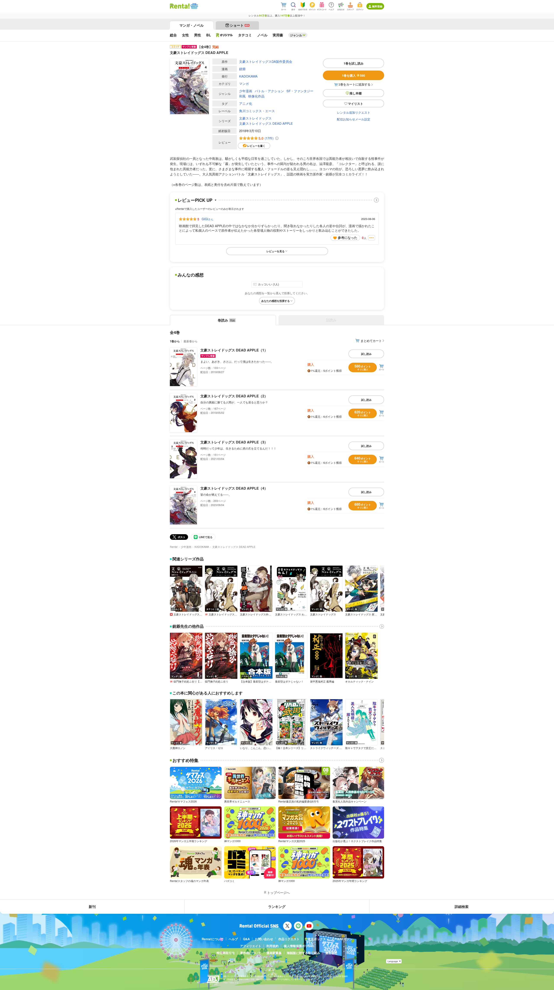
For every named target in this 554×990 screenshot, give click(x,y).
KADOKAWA (248, 76)
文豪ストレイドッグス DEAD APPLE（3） (234, 442)
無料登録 (377, 6)
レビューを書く (256, 146)
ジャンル (296, 35)
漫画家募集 (274, 953)
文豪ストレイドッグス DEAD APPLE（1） (234, 350)
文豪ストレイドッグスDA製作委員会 (265, 61)
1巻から (175, 341)
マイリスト (355, 103)
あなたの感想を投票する (275, 301)
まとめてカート (371, 340)
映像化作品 (256, 96)
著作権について (250, 953)
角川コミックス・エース (257, 110)
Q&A (246, 939)
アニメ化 (245, 103)
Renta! (174, 546)
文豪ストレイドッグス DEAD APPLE (266, 123)
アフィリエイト (250, 946)
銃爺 (242, 68)
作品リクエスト (289, 939)
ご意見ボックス (315, 939)
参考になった (347, 237)
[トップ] (180, 6)
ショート (239, 25)
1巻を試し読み (354, 63)
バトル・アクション (269, 91)
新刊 (92, 906)
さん (207, 219)
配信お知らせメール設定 (353, 119)
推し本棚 (355, 93)
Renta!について (213, 939)
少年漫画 (245, 91)
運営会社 (331, 953)
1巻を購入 (353, 75)
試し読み (366, 354)
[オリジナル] (224, 35)
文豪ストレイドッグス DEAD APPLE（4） (234, 488)
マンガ (244, 83)
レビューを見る (275, 251)
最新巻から (191, 341)
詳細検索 (462, 906)
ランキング (276, 906)
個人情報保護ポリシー (299, 946)
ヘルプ (233, 939)
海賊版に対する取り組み (303, 953)
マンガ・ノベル (191, 25)
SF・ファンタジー (300, 91)
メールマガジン (341, 939)
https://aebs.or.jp (230, 982)
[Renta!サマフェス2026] (194, 6)
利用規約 (272, 946)
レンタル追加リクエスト (353, 112)
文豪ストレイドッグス (255, 118)
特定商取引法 (226, 953)
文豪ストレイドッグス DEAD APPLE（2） (234, 395)
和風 (242, 96)
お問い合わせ (264, 939)
